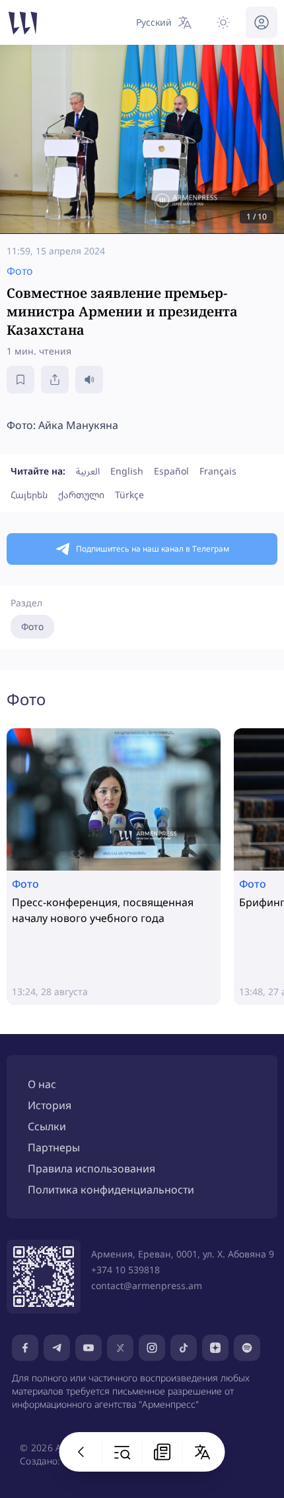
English (126, 471)
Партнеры (54, 1147)
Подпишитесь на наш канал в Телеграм (152, 548)
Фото (32, 626)
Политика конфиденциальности (111, 1189)
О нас (42, 1084)
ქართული (81, 494)
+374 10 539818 (125, 1269)
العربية (88, 471)
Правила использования (91, 1168)
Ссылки (47, 1126)
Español (171, 471)
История (49, 1105)
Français (217, 471)
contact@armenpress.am (146, 1285)
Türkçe (129, 494)
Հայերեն (29, 494)
